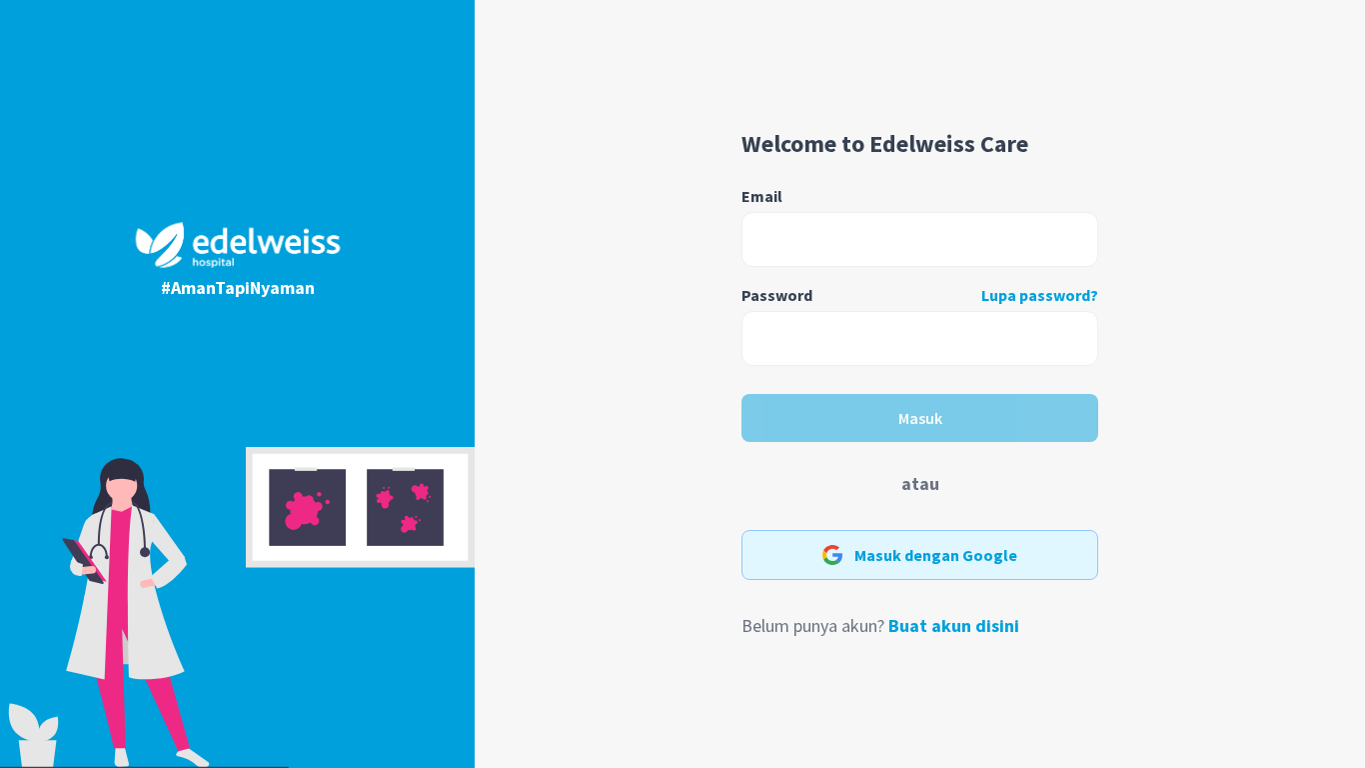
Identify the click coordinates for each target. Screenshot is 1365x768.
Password (776, 295)
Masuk (920, 418)
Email (761, 196)
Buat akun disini (953, 625)
